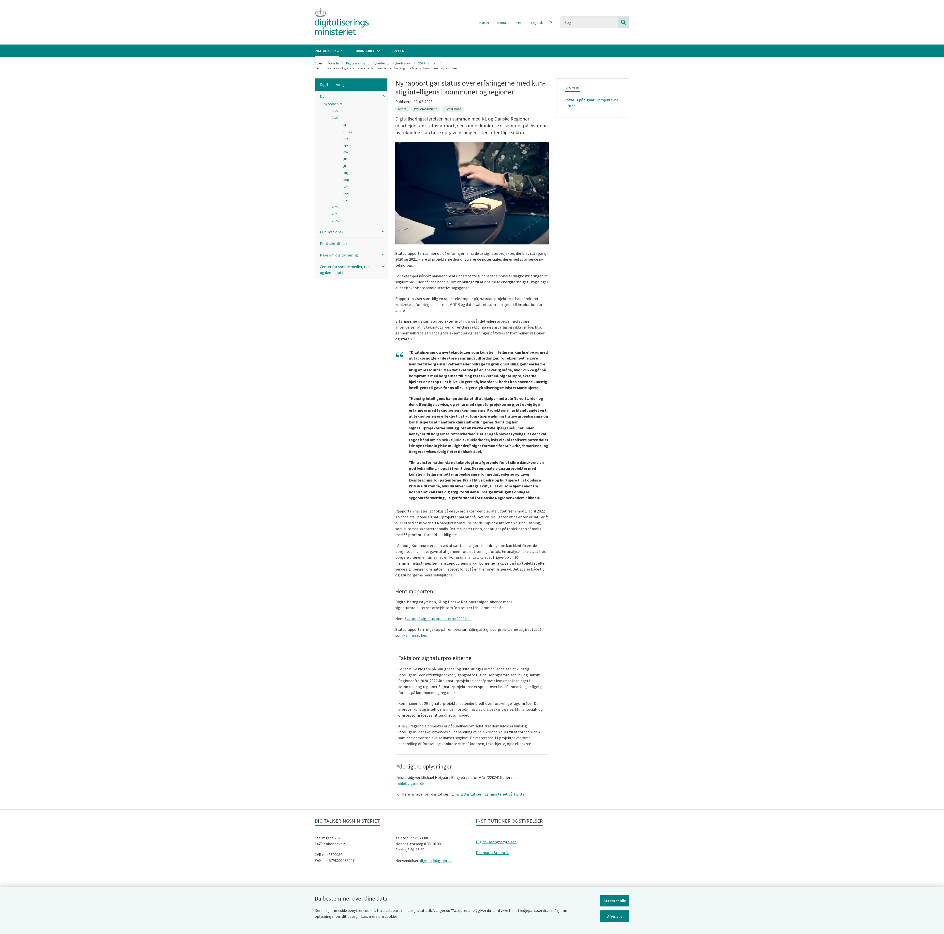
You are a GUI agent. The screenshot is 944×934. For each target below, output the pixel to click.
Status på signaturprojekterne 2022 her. (438, 618)
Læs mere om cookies (379, 916)
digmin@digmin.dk (436, 860)
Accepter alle (615, 900)
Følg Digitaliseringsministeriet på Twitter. (491, 794)
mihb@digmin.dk (409, 783)
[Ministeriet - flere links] (378, 50)
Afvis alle (614, 916)
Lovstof (399, 50)
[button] (382, 96)
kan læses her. (415, 635)
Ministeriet (365, 50)
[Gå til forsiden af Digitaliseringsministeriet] (342, 22)
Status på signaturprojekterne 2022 (592, 102)
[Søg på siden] (623, 22)
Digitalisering (327, 50)
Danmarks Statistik (492, 852)
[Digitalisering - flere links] (342, 50)
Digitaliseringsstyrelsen (496, 841)
